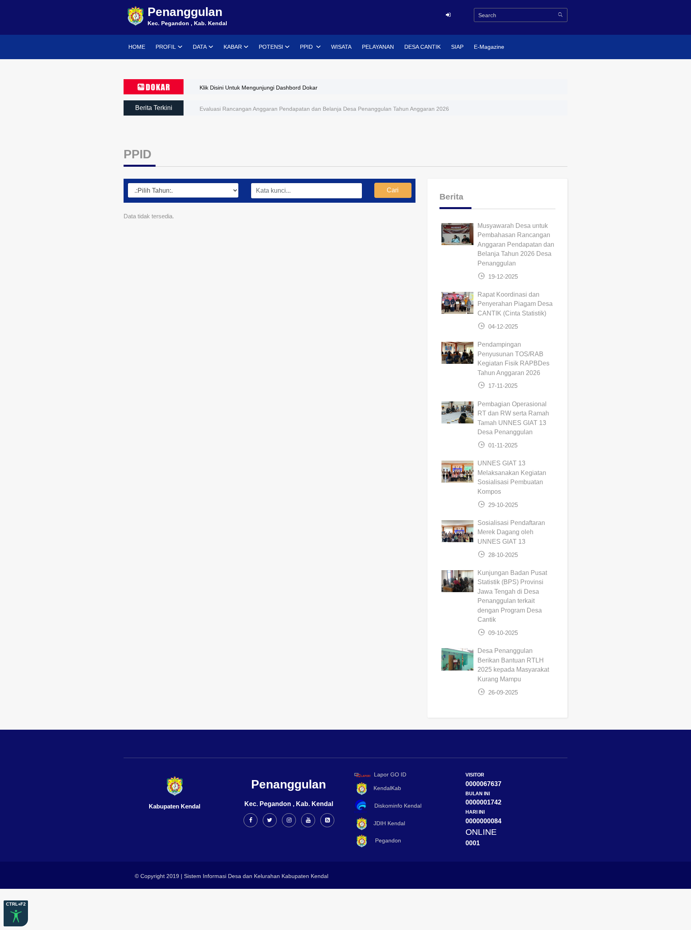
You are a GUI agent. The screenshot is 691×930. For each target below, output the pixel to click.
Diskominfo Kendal (395, 805)
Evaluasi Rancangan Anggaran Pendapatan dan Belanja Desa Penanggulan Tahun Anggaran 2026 (324, 109)
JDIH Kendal (387, 823)
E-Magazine (489, 47)
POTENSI (271, 47)
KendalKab (385, 788)
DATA (200, 47)
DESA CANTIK (422, 47)
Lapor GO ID (390, 774)
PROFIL (166, 47)
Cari (393, 190)
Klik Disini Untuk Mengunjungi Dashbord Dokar (259, 87)
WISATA (341, 47)
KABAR (233, 47)
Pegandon (385, 840)
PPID (307, 47)
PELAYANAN (378, 47)
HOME (136, 47)
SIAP (457, 47)
